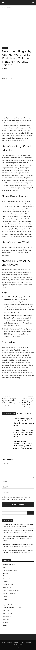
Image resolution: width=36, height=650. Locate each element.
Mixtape (5, 596)
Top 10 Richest (7, 613)
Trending (6, 619)
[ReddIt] (21, 73)
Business (6, 576)
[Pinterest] (13, 73)
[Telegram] (26, 73)
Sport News (6, 610)
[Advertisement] (18, 28)
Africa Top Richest (9, 564)
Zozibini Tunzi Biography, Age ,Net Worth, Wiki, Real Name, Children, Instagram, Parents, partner (9, 403)
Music (5, 599)
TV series (6, 622)
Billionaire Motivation (10, 570)
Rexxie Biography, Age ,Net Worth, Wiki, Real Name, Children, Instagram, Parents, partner (18, 525)
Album (5, 567)
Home (3, 7)
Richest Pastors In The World (12, 608)
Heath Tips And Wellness (11, 590)
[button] (3, 2)
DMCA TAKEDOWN (27, 642)
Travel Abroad (7, 616)
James (5, 68)
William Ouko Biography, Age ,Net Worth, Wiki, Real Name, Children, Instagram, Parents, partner (18, 551)
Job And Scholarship (9, 593)
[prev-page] (3, 453)
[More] (30, 73)
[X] (8, 73)
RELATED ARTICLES (9, 413)
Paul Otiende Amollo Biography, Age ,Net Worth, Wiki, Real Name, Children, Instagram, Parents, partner (17, 538)
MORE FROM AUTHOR (24, 413)
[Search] (33, 2)
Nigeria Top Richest (9, 605)
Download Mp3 (8, 584)
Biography (9, 7)
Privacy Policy (18, 644)
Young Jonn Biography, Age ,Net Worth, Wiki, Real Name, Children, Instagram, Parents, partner (18, 545)
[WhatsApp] (17, 73)
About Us (9, 642)
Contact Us (17, 642)
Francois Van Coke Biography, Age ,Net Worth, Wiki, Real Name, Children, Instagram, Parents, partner (26, 403)
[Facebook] (4, 73)
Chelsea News (7, 579)
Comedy (5, 582)
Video (5, 625)
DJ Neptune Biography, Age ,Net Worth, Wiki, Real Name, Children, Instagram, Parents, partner (18, 531)
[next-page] (6, 453)
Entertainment (7, 587)
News (5, 602)
